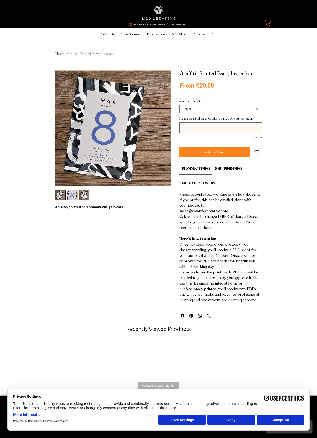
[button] (268, 23)
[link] (196, 168)
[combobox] (220, 109)
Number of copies (192, 101)
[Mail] (130, 24)
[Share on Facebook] (182, 316)
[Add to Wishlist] (257, 152)
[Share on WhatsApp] (200, 316)
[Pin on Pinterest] (191, 316)
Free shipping (208, 93)
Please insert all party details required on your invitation (217, 119)
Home (59, 53)
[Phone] (168, 24)
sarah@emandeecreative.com (149, 24)
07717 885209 (178, 24)
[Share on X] (209, 316)
